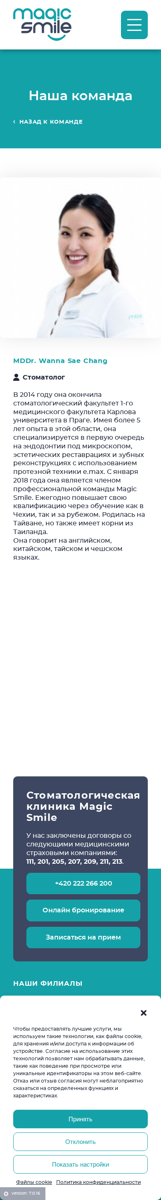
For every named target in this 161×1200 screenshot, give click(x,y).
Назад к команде (51, 122)
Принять (80, 1119)
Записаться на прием (83, 937)
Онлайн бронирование (83, 910)
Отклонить (80, 1141)
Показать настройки (80, 1164)
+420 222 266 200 (83, 883)
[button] (144, 1013)
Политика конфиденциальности (98, 1182)
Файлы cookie (34, 1182)
